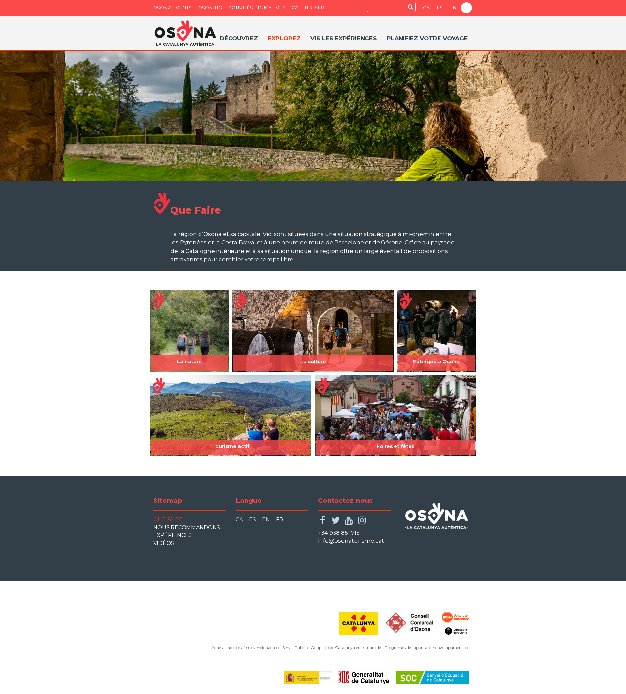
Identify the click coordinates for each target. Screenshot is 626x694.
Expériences (172, 535)
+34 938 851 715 (339, 533)
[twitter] (335, 520)
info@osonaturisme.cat (351, 540)
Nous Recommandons (186, 527)
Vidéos (163, 543)
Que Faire (168, 520)
